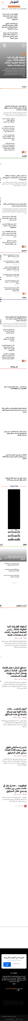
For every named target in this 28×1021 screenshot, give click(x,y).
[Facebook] (21, 1003)
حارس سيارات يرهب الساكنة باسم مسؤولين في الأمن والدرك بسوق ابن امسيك (12, 282)
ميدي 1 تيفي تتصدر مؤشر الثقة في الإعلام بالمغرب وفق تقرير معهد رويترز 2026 (16, 479)
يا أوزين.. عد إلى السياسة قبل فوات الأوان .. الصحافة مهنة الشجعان (8, 120)
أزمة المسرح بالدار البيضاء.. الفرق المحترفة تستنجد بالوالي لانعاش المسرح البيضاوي (14, 557)
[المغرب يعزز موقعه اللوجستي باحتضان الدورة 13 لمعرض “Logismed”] (22, 226)
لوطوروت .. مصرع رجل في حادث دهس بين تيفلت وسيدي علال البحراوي (11, 261)
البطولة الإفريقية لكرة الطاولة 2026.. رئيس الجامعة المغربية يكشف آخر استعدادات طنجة (15, 61)
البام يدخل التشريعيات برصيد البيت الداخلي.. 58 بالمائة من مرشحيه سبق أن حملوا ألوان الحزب (8, 129)
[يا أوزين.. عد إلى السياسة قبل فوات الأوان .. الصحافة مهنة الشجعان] (21, 122)
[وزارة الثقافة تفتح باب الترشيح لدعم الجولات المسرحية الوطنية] (23, 571)
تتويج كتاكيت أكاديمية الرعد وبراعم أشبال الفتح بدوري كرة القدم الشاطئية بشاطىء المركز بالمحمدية (8, 356)
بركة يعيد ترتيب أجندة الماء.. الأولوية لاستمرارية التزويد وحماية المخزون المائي (8, 137)
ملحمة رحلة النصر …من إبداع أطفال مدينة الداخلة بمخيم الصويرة (12, 564)
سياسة (25, 679)
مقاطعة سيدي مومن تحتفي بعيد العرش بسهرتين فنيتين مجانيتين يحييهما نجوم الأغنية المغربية (14, 456)
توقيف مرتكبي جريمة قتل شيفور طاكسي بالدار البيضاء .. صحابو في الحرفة (11, 275)
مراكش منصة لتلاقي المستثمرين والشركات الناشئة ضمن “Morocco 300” (9, 242)
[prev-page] (23, 45)
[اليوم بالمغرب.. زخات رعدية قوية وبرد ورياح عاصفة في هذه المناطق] (14, 704)
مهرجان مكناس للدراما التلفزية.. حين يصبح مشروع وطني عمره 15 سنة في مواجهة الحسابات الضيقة (15, 433)
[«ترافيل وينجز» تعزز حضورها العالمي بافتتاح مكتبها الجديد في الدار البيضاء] (14, 194)
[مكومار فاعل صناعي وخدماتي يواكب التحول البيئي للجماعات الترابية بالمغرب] (22, 219)
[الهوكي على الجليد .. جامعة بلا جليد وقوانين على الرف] (21, 341)
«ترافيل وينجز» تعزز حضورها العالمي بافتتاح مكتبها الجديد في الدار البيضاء (15, 205)
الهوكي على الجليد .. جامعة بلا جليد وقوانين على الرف (8, 339)
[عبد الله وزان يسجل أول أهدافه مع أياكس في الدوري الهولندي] (21, 333)
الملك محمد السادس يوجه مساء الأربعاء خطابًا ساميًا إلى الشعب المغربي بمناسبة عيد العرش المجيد (10, 35)
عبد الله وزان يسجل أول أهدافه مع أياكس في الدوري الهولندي (8, 331)
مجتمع (25, 755)
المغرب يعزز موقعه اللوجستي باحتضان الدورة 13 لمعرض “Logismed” (9, 225)
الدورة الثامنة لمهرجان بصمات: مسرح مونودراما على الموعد (11, 576)
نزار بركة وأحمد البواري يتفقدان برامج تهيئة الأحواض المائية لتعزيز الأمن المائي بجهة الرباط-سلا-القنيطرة (10, 26)
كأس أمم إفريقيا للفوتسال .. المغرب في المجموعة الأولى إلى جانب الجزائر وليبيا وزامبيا (8, 348)
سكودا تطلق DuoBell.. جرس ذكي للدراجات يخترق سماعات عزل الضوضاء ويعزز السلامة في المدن (9, 234)
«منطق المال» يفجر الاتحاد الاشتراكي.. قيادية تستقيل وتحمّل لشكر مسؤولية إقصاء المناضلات (15, 108)
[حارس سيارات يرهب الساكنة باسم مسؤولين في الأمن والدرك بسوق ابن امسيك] (23, 282)
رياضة (23, 54)
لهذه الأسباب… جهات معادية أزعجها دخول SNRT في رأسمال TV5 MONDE (15, 388)
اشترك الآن (7, 964)
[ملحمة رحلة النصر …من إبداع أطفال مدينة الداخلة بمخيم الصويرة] (23, 565)
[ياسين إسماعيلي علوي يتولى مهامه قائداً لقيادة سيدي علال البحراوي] (23, 256)
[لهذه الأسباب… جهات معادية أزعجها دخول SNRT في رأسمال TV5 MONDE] (14, 382)
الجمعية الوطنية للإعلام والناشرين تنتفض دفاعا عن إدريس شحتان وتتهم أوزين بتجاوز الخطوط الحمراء (14, 410)
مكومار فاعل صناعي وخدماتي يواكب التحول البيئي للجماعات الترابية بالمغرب (9, 218)
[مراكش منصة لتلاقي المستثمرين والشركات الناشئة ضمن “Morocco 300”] (22, 243)
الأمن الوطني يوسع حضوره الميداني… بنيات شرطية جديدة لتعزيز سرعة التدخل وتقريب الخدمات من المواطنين (11, 268)
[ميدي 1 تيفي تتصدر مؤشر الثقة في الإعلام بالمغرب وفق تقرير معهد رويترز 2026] (14, 474)
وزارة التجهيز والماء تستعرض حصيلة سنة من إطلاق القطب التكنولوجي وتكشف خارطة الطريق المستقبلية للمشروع (8, 147)
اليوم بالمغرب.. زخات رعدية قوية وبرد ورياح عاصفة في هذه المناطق (16, 711)
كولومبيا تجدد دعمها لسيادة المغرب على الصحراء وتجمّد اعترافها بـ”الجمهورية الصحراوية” (10, 16)
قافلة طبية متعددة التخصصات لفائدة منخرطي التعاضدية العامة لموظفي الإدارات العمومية (11, 289)
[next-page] (4, 45)
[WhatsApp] (10, 1003)
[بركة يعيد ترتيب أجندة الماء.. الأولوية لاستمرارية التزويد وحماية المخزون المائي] (21, 138)
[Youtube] (5, 1003)
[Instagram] (16, 1003)
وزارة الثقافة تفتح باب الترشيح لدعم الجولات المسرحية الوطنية (12, 570)
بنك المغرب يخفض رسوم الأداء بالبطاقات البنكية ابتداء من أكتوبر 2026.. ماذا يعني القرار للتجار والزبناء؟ (15, 177)
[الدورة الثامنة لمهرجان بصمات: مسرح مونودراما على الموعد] (23, 577)
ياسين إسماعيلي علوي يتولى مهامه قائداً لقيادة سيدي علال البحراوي (11, 255)
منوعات (24, 717)
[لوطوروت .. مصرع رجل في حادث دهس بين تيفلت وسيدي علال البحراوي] (23, 262)
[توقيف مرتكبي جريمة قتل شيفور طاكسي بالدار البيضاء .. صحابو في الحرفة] (23, 276)
